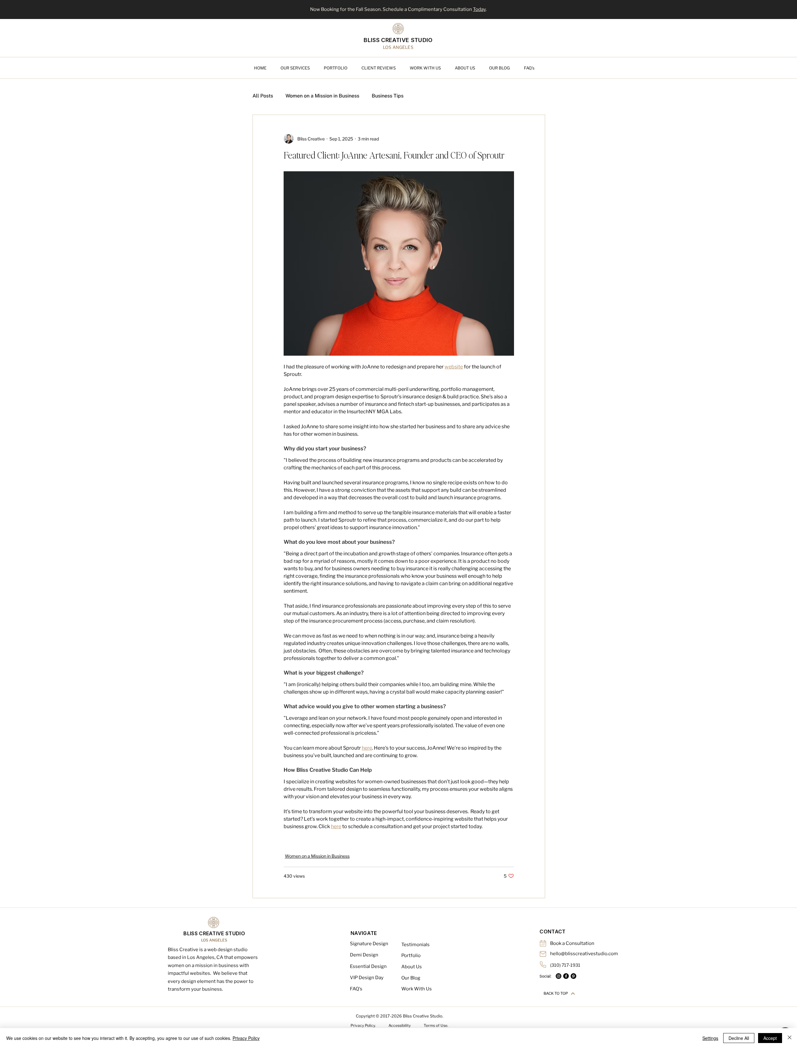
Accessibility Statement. (400, 1027)
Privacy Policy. (363, 1025)
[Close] (789, 1038)
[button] (299, 68)
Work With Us (416, 989)
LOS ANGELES (214, 940)
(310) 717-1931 (565, 965)
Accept (770, 1038)
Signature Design (369, 943)
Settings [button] (710, 1038)
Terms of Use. (436, 1025)
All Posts (262, 96)
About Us (411, 967)
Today (479, 9)
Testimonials (415, 944)
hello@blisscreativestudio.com (584, 953)
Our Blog (410, 978)
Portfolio (411, 955)
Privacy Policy (246, 1038)
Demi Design (364, 955)
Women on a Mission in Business (322, 96)
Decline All (739, 1038)
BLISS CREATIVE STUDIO (398, 40)
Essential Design (368, 966)
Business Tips (387, 96)
